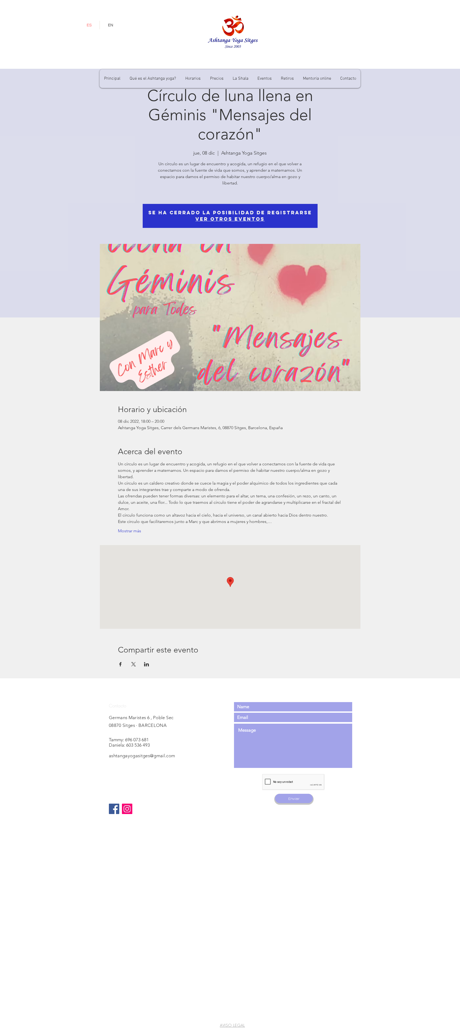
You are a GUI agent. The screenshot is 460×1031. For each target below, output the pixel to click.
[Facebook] (114, 809)
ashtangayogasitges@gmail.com (142, 755)
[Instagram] (127, 809)
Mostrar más (129, 530)
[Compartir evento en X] (133, 664)
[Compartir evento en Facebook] (120, 664)
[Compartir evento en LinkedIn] (146, 664)
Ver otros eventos (230, 219)
